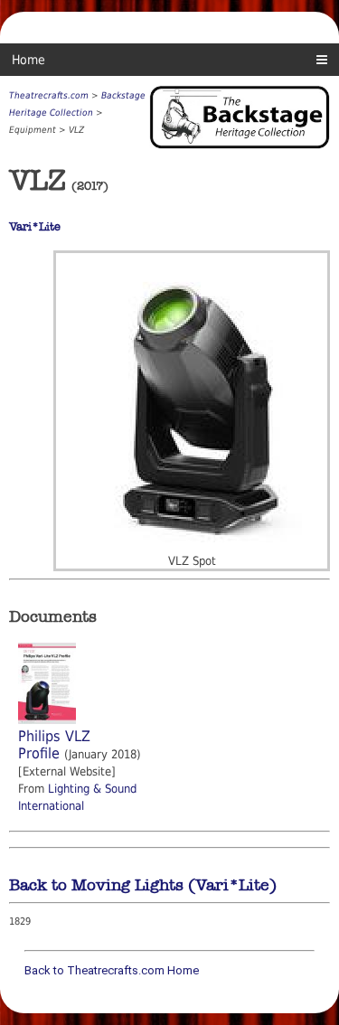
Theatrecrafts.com (49, 95)
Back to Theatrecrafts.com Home (111, 970)
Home (28, 59)
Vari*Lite (35, 227)
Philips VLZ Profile (54, 745)
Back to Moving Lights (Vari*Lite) (143, 885)
